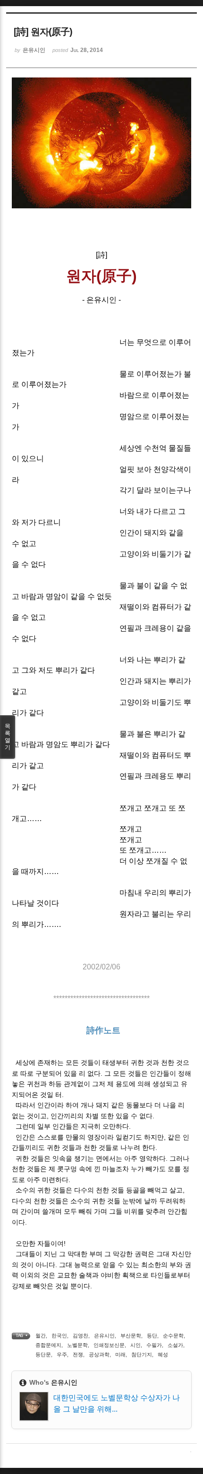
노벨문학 (77, 1345)
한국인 (59, 1335)
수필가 (154, 1345)
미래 (120, 1354)
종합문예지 (48, 1345)
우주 (62, 1354)
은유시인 (104, 1335)
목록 (7, 737)
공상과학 (99, 1354)
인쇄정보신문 (109, 1345)
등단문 (43, 1354)
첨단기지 (141, 1354)
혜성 (163, 1354)
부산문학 (130, 1335)
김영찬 (80, 1335)
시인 (135, 1345)
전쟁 (78, 1354)
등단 (152, 1335)
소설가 (175, 1345)
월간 (40, 1335)
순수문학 (173, 1335)
